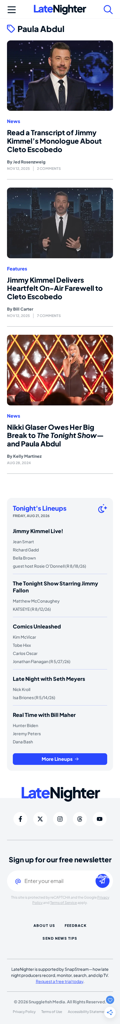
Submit (103, 876)
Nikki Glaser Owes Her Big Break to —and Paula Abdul (55, 435)
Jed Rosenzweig (29, 161)
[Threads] (80, 819)
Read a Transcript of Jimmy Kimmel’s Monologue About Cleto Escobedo (54, 141)
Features (17, 268)
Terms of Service (63, 902)
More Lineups (57, 759)
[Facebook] (20, 819)
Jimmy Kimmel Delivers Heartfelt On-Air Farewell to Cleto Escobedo (55, 288)
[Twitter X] (40, 819)
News (13, 121)
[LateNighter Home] (60, 10)
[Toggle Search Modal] (108, 9)
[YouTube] (100, 819)
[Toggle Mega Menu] (11, 9)
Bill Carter (23, 308)
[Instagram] (60, 819)
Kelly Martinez (27, 456)
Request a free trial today (59, 981)
